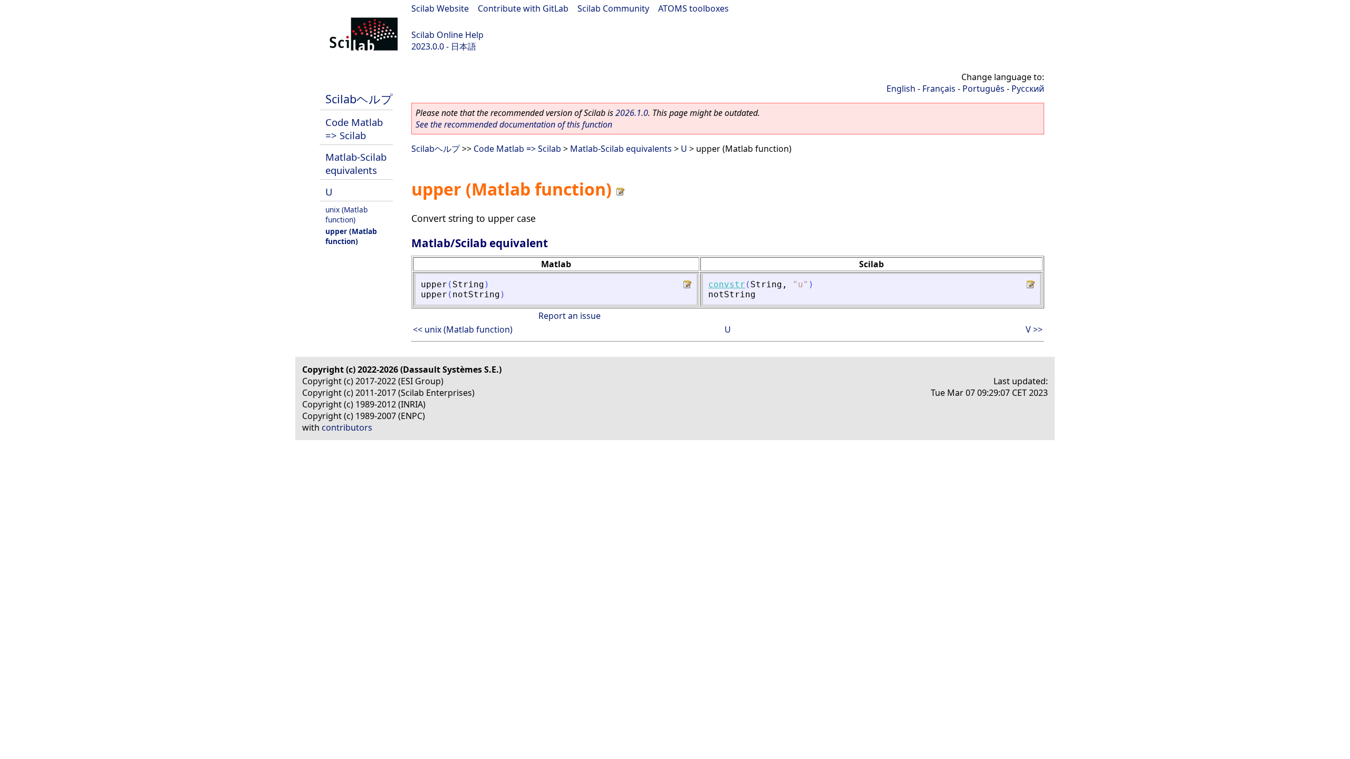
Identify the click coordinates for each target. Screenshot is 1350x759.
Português (983, 88)
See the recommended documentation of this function (514, 124)
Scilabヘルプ (359, 98)
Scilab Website (440, 8)
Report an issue (569, 316)
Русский (1027, 88)
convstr (726, 284)
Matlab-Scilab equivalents (356, 163)
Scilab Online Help (447, 35)
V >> (1034, 329)
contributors (347, 427)
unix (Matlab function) (346, 215)
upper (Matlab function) (351, 236)
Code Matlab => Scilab (354, 128)
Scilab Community (613, 8)
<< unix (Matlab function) (463, 329)
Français (939, 88)
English (900, 88)
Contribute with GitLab (523, 8)
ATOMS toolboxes (693, 8)
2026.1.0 (631, 113)
